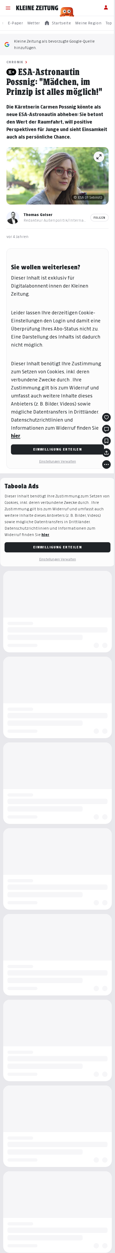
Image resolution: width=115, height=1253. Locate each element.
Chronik (15, 62)
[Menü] (8, 8)
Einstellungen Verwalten (57, 461)
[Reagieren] (106, 417)
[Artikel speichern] (106, 441)
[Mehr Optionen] (106, 464)
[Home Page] (37, 8)
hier (15, 435)
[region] (57, 23)
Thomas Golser (38, 215)
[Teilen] (106, 452)
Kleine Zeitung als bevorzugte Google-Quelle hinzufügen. (54, 44)
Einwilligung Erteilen (57, 449)
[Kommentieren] (106, 429)
